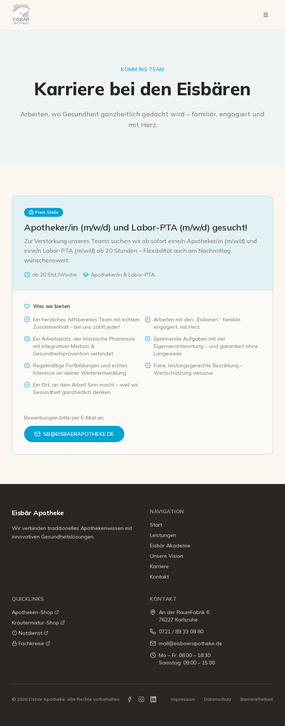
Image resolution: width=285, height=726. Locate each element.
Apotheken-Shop (32, 612)
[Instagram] (141, 699)
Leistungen (163, 535)
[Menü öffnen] (265, 14)
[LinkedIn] (153, 699)
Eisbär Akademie (170, 545)
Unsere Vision (166, 556)
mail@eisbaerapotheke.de (190, 643)
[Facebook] (129, 699)
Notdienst (30, 633)
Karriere (159, 566)
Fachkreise (31, 643)
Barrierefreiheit (256, 699)
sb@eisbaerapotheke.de (78, 434)
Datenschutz (218, 699)
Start (156, 524)
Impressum (183, 699)
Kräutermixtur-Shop (35, 622)
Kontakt (159, 576)
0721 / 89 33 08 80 (181, 631)
